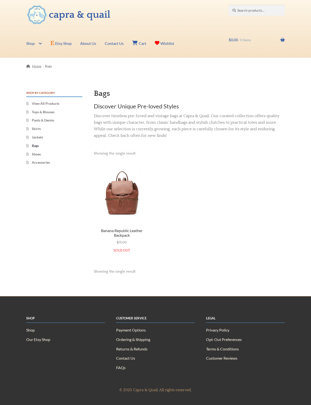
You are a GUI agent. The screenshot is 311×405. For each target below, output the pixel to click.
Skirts (36, 129)
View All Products (45, 103)
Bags (35, 146)
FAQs (121, 367)
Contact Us (114, 43)
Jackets (37, 137)
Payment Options (131, 330)
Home (36, 66)
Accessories (41, 162)
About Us (88, 43)
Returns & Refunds (131, 349)
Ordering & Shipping (133, 339)
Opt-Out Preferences (224, 339)
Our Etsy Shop (38, 339)
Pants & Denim (43, 120)
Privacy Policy (217, 330)
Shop (30, 43)
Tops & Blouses (43, 112)
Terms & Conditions (222, 349)
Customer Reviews (221, 358)
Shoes (36, 154)
